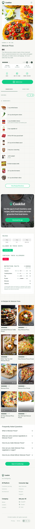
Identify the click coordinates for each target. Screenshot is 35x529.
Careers (4, 505)
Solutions (4, 489)
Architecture (5, 491)
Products (21, 489)
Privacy (13, 521)
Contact (4, 507)
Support (21, 494)
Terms (18, 521)
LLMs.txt (7, 521)
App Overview (22, 486)
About (3, 502)
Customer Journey (7, 486)
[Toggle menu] (31, 2)
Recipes (21, 491)
